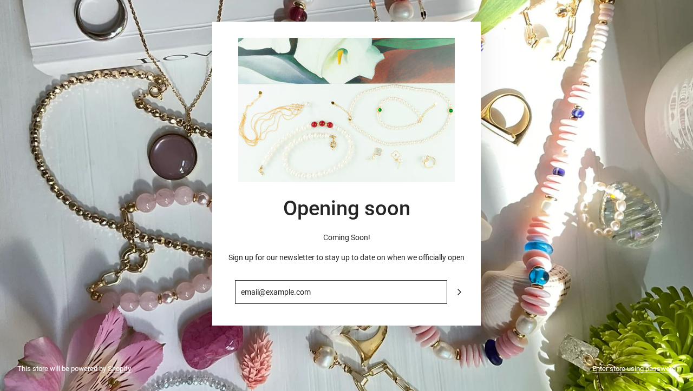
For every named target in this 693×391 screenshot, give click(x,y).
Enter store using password (634, 369)
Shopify (119, 369)
